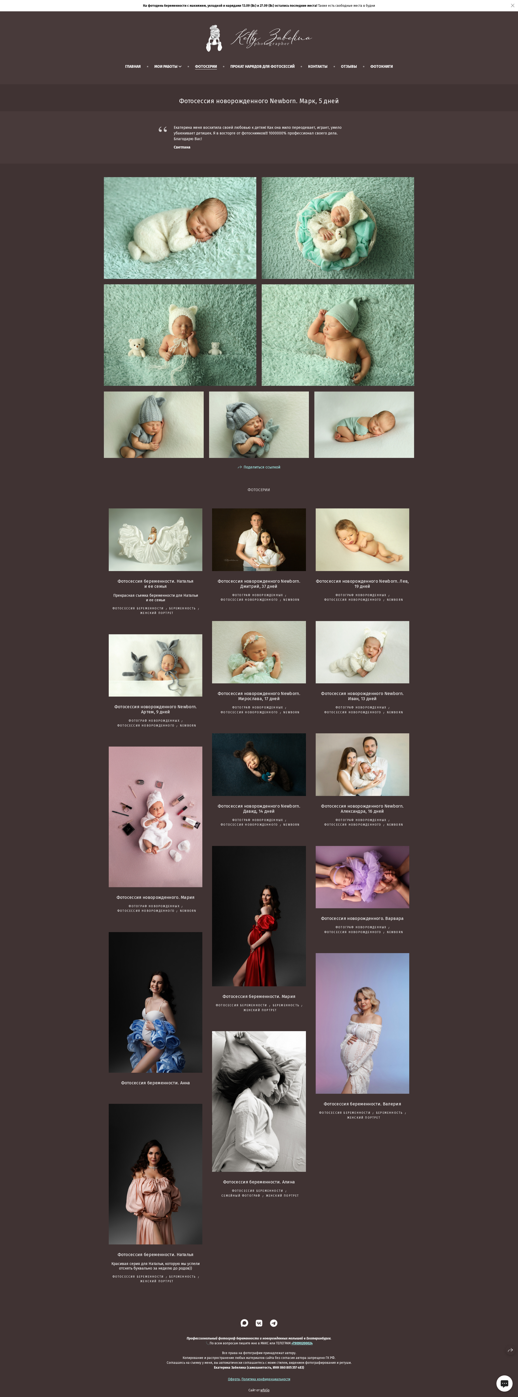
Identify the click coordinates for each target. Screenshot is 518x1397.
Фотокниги (381, 66)
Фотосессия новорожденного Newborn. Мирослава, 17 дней (259, 696)
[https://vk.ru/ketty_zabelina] (259, 1323)
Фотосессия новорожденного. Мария (156, 897)
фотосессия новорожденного (249, 600)
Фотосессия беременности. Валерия (362, 1103)
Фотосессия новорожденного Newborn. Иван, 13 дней (362, 696)
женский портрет (156, 613)
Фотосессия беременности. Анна (155, 1082)
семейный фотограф (240, 1195)
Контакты (318, 66)
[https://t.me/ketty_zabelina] (273, 1323)
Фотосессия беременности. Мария (259, 996)
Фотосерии (206, 66)
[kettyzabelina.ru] (259, 38)
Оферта (234, 1379)
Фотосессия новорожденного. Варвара (362, 918)
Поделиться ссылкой (262, 467)
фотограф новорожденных (257, 595)
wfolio (265, 1390)
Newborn (291, 600)
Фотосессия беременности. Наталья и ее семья (156, 584)
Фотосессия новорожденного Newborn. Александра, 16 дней (362, 809)
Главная (133, 66)
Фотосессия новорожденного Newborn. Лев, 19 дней (362, 584)
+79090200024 (302, 1343)
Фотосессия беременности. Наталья (156, 1254)
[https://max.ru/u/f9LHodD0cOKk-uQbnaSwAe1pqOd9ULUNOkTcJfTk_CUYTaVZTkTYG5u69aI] (244, 1323)
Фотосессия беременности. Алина (259, 1182)
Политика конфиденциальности (265, 1379)
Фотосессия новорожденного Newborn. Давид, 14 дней (259, 809)
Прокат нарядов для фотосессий (262, 66)
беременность (182, 608)
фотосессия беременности (138, 608)
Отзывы (349, 66)
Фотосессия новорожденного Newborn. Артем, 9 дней (155, 709)
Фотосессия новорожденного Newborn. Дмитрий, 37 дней (259, 584)
